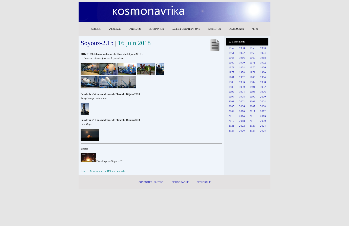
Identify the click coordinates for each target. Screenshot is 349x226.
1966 (242, 57)
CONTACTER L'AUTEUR (151, 182)
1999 (252, 96)
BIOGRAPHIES (156, 29)
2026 (242, 130)
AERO (255, 29)
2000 (263, 96)
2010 (242, 111)
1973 (231, 67)
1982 (242, 77)
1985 (231, 82)
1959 (252, 48)
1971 (252, 62)
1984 (263, 77)
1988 (263, 82)
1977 (231, 72)
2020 (263, 120)
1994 (242, 91)
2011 (252, 111)
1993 (231, 91)
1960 (263, 48)
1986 (242, 82)
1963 (252, 52)
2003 (252, 101)
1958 (242, 48)
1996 (263, 91)
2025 (231, 130)
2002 (242, 101)
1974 (242, 67)
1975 (252, 67)
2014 (242, 116)
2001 (231, 101)
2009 (231, 111)
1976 (263, 67)
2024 (263, 125)
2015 (252, 116)
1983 (252, 77)
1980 (263, 72)
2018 (242, 120)
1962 (242, 52)
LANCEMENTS (236, 29)
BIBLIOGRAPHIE (180, 182)
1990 (242, 86)
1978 (242, 72)
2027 (252, 130)
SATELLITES (214, 29)
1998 (242, 96)
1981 (231, 77)
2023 (252, 125)
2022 (242, 125)
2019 (252, 120)
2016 (263, 116)
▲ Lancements (237, 41)
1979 (252, 72)
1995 (252, 91)
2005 (231, 106)
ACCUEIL (96, 29)
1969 (231, 62)
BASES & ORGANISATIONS (186, 29)
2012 (263, 111)
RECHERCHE (204, 182)
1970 (242, 62)
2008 (263, 106)
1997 (231, 96)
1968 (263, 57)
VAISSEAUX (115, 29)
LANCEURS (135, 29)
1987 (252, 82)
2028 (263, 130)
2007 (252, 106)
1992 (263, 86)
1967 (252, 57)
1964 (263, 52)
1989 (231, 86)
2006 (242, 106)
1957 (231, 48)
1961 (231, 52)
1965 (231, 57)
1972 (263, 62)
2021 (231, 125)
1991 (252, 86)
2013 (231, 116)
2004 (263, 101)
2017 (231, 120)
